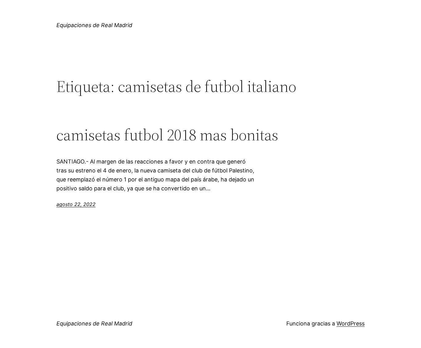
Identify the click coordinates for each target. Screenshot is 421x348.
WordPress (351, 323)
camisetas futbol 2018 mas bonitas (167, 135)
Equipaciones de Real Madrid (94, 25)
